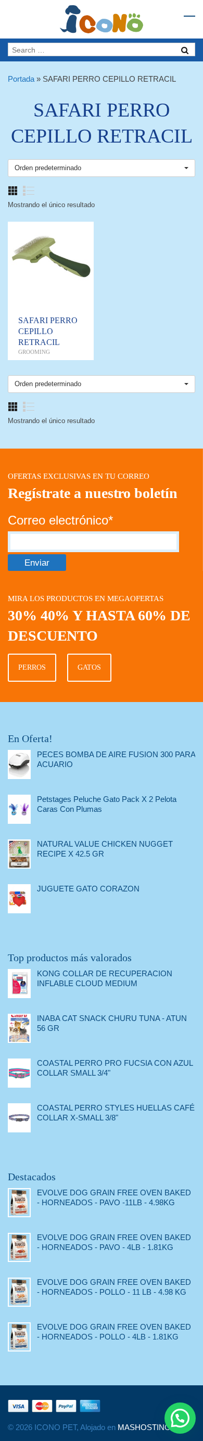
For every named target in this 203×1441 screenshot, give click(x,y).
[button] (180, 1418)
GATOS (89, 667)
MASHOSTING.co (149, 1427)
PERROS (32, 667)
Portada (21, 78)
